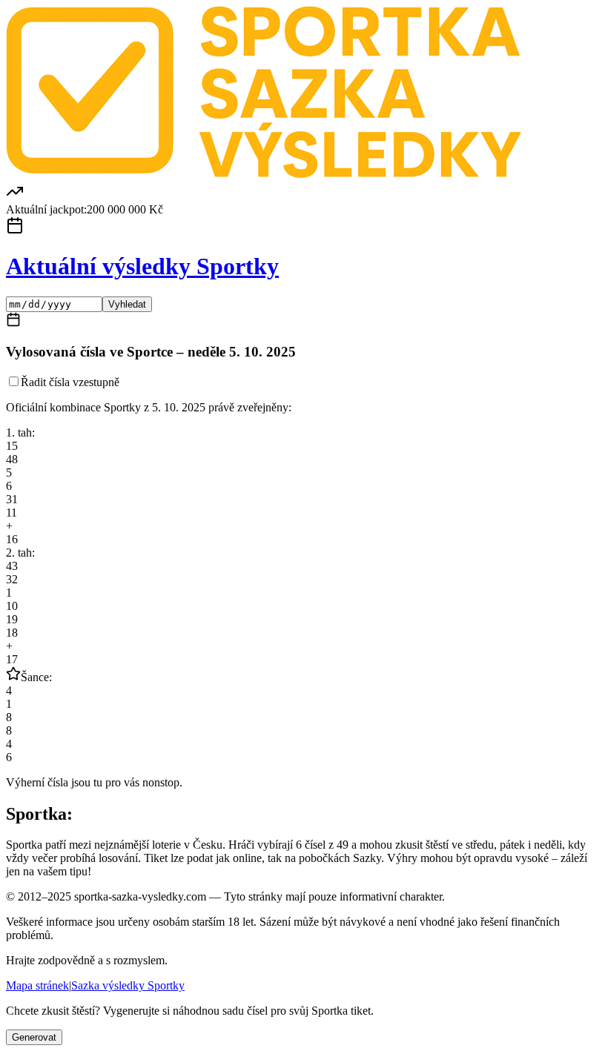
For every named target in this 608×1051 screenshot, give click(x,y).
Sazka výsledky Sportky (128, 985)
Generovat (34, 1037)
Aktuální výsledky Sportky (142, 266)
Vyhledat (127, 304)
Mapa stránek (37, 985)
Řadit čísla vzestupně (70, 382)
